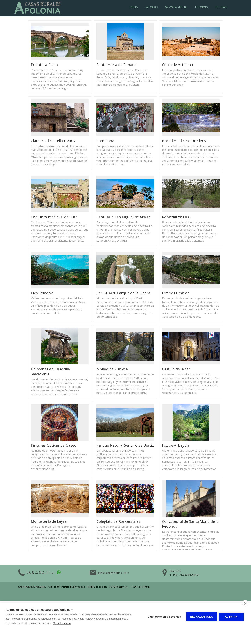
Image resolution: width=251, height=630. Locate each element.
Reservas (221, 7)
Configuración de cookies (164, 616)
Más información (62, 623)
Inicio (134, 7)
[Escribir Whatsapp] (59, 572)
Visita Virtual (178, 7)
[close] (245, 603)
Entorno (201, 7)
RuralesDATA (120, 586)
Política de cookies (97, 586)
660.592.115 (40, 572)
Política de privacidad (73, 586)
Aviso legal (54, 586)
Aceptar (231, 616)
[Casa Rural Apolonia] (37, 12)
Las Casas (151, 7)
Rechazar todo (201, 616)
